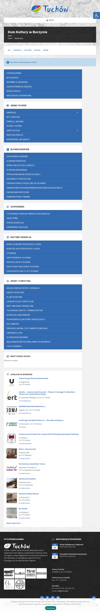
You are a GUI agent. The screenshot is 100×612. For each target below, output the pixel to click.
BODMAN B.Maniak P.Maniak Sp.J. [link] (32, 406)
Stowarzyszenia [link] (26, 443)
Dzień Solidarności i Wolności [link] (72, 544)
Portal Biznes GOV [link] (15, 222)
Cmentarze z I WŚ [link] (14, 333)
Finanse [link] (23, 427)
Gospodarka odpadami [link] (17, 156)
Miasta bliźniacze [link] (15, 135)
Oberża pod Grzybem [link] (27, 479)
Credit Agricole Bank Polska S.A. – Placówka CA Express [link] (41, 420)
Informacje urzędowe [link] (17, 82)
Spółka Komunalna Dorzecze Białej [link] (23, 174)
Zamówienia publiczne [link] (17, 227)
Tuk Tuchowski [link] (14, 346)
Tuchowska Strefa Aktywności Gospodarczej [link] (28, 214)
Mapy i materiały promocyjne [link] (20, 306)
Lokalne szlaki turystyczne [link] (20, 301)
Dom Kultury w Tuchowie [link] (18, 262)
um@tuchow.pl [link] (62, 591)
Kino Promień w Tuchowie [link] (19, 257)
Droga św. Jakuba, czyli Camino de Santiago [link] (27, 328)
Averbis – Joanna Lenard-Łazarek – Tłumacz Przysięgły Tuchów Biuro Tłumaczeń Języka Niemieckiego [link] (47, 393)
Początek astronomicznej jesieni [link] (73, 554)
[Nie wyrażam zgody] (96, 605)
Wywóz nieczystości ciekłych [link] (20, 165)
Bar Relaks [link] (23, 509)
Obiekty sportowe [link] (15, 292)
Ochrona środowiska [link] (17, 170)
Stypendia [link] (11, 253)
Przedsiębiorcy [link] (26, 401)
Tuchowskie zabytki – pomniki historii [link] (25, 310)
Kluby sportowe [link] (14, 297)
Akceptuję (50, 608)
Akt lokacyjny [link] (13, 117)
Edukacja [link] (17, 50)
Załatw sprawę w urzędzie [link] (19, 86)
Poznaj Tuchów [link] (14, 126)
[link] (96, 15)
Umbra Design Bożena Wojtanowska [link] (33, 378)
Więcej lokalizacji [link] (14, 523)
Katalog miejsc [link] (14, 91)
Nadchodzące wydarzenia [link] (19, 95)
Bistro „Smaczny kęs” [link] (28, 449)
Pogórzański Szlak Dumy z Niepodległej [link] (26, 319)
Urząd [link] (45, 50)
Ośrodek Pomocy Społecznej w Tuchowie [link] (26, 183)
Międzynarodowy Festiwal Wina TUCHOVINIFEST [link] (29, 342)
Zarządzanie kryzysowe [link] (18, 192)
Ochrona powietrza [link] (16, 161)
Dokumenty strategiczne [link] (19, 179)
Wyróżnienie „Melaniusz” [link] (18, 139)
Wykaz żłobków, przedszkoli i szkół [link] (24, 244)
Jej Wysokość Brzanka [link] (17, 337)
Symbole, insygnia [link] (15, 121)
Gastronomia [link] (25, 458)
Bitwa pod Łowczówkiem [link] (18, 315)
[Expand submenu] (77, 113)
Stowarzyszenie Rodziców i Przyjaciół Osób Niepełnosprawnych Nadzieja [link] (49, 434)
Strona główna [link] (14, 73)
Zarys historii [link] (13, 130)
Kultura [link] (27, 50)
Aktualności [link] (13, 77)
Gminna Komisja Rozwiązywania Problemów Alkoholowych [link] (34, 188)
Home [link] (10, 38)
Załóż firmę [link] (12, 218)
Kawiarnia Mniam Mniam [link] (29, 494)
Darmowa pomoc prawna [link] (18, 197)
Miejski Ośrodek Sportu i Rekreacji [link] (23, 288)
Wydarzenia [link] (19, 38)
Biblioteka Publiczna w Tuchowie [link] (23, 266)
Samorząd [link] (11, 112)
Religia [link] (37, 50)
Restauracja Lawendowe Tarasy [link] (32, 464)
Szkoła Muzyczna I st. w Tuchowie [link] (22, 271)
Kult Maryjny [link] (13, 324)
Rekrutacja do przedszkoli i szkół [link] (23, 248)
